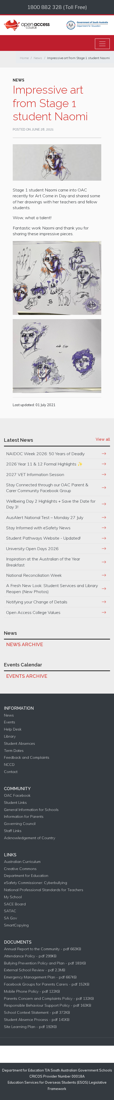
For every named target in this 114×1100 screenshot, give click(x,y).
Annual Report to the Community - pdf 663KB (42, 949)
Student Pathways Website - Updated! (43, 538)
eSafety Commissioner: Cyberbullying (35, 883)
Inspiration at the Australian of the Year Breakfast (43, 561)
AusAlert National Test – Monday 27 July (44, 517)
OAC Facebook (17, 795)
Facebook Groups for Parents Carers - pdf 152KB (46, 984)
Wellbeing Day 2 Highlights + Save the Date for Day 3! (50, 504)
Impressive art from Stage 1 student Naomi (78, 58)
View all (103, 439)
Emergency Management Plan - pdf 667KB (40, 977)
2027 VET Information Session (35, 474)
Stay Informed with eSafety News (38, 527)
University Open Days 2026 (32, 548)
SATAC (10, 911)
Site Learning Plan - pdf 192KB (30, 1027)
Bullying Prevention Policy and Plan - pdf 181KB (45, 963)
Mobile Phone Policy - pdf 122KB (32, 991)
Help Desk (12, 729)
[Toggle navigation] (102, 44)
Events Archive (26, 676)
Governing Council (20, 824)
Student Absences (19, 743)
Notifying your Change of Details (36, 601)
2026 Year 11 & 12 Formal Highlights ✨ (44, 464)
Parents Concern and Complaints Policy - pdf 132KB (49, 998)
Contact (10, 772)
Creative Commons (20, 869)
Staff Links (12, 831)
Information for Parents (23, 816)
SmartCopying (16, 925)
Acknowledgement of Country (29, 838)
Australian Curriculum (22, 861)
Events (9, 722)
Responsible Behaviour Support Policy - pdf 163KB (47, 1005)
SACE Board (15, 904)
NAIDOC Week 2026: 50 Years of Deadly (45, 453)
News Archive (24, 644)
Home (24, 58)
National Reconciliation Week (34, 575)
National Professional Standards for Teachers (43, 890)
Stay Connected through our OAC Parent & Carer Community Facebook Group (47, 487)
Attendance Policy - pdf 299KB (30, 956)
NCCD (9, 764)
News (38, 58)
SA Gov (10, 918)
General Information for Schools (31, 810)
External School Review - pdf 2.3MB (34, 970)
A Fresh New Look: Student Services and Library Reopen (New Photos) (52, 588)
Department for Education (26, 875)
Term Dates (14, 750)
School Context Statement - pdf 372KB (37, 1012)
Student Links (15, 802)
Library (10, 736)
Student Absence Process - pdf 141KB (36, 1019)
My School (13, 897)
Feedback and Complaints (26, 757)
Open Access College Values (33, 612)
